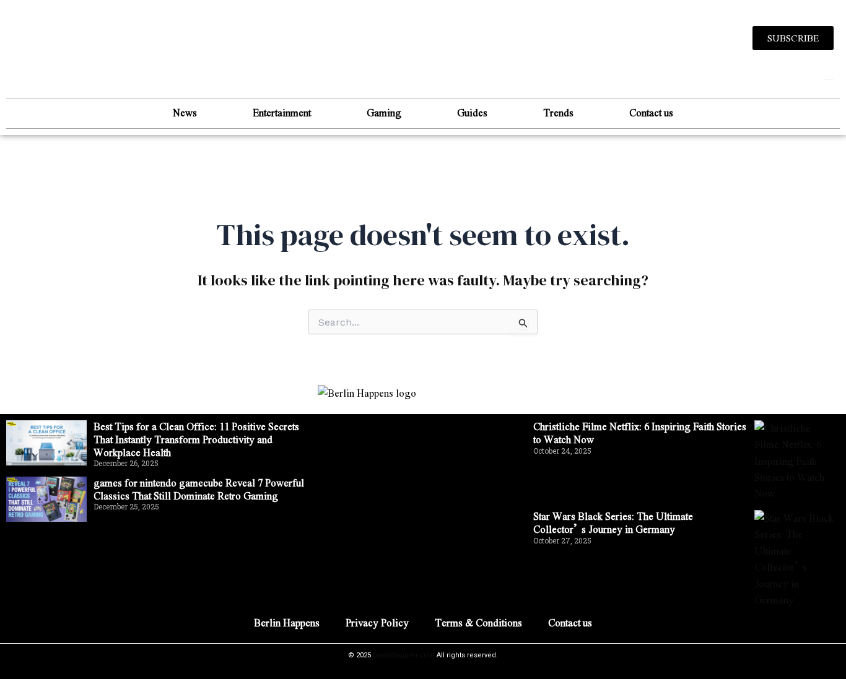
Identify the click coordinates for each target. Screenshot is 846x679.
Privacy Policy (377, 622)
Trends (558, 112)
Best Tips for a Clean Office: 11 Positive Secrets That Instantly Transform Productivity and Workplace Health (196, 439)
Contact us (651, 112)
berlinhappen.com (404, 655)
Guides (472, 112)
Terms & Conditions (478, 622)
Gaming (384, 112)
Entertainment (282, 112)
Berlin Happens (287, 622)
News (185, 112)
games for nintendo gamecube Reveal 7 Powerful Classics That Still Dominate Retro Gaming (199, 489)
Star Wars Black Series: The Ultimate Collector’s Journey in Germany (613, 522)
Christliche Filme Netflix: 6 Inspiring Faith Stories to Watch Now (639, 433)
